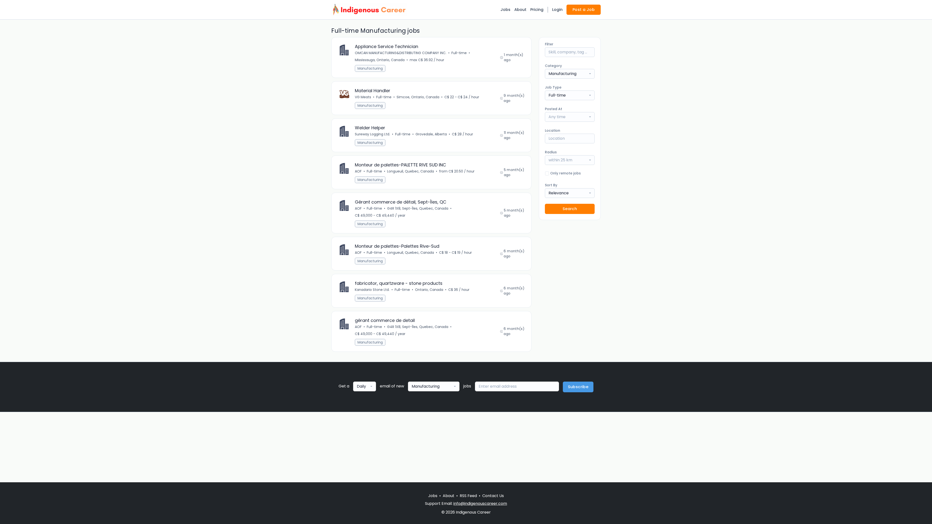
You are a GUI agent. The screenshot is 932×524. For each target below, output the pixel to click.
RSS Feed (468, 496)
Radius (551, 152)
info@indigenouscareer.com (480, 503)
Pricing (536, 9)
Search (570, 209)
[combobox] (570, 74)
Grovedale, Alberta (431, 134)
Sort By (551, 185)
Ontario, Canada (429, 289)
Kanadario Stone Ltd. (372, 289)
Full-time (459, 52)
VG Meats (363, 97)
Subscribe (578, 387)
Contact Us (493, 496)
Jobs (505, 9)
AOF (358, 171)
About (520, 9)
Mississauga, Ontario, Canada (380, 59)
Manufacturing (370, 68)
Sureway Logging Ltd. (372, 134)
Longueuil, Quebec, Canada (410, 171)
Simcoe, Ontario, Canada (418, 97)
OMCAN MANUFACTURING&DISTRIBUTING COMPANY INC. (400, 52)
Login (557, 9)
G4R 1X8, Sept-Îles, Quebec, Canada (417, 208)
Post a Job (584, 9)
